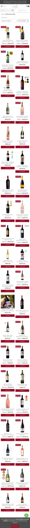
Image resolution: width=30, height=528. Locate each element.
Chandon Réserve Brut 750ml (22, 141)
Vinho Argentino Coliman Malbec (8, 360)
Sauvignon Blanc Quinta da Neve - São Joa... (8, 41)
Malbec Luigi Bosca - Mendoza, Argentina (22, 92)
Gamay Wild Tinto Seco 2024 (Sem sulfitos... (8, 336)
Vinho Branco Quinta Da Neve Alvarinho (22, 282)
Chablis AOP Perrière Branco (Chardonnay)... (22, 434)
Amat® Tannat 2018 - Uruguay (8, 215)
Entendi (15, 526)
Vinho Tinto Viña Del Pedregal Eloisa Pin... (7, 310)
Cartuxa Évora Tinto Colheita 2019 (8, 239)
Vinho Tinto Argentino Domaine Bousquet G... (22, 261)
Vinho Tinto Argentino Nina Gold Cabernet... (22, 240)
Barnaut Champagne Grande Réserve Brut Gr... (7, 483)
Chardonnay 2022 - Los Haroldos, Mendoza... (22, 385)
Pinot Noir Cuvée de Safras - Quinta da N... (22, 41)
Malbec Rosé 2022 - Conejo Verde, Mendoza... (7, 141)
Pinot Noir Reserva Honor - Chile (7, 459)
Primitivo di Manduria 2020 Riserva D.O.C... (7, 190)
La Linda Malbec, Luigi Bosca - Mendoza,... (22, 409)
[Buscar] (12, 10)
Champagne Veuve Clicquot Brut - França (22, 190)
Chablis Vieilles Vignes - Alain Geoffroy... (22, 483)
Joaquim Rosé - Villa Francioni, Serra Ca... (22, 459)
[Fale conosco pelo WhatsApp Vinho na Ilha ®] (26, 515)
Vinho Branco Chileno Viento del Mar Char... (7, 261)
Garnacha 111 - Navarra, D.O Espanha (7, 434)
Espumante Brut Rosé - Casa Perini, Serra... (7, 409)
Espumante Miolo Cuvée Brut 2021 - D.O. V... (8, 117)
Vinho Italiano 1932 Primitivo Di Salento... (22, 62)
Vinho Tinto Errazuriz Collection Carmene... (22, 311)
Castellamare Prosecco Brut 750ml (22, 505)
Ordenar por (4, 17)
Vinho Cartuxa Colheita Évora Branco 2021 (7, 384)
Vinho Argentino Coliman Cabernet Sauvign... (22, 360)
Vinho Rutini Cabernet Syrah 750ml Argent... (7, 162)
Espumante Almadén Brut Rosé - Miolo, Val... (22, 117)
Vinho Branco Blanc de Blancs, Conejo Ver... (8, 65)
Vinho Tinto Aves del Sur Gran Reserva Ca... (8, 285)
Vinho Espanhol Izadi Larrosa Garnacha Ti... (8, 505)
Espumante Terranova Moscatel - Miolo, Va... (22, 336)
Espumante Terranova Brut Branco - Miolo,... (8, 90)
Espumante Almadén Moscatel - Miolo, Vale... (22, 215)
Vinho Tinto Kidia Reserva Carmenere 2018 (22, 166)
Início (2, 14)
